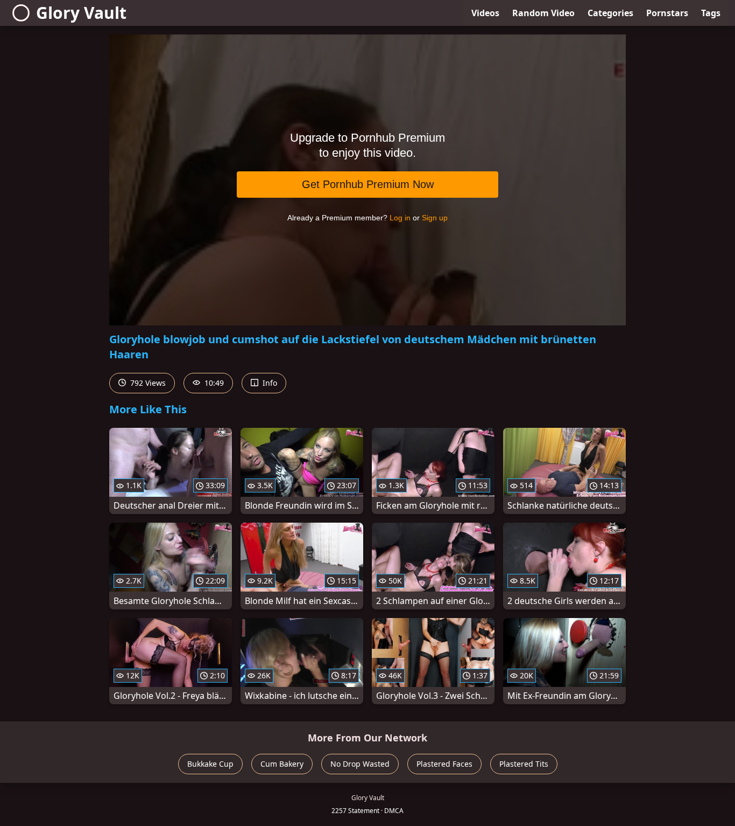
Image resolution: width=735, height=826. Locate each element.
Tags (710, 13)
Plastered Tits (523, 764)
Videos (485, 13)
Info (268, 383)
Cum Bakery (281, 764)
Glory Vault (81, 13)
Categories (610, 13)
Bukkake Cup (210, 764)
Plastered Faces (444, 764)
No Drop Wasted (360, 764)
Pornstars (667, 13)
